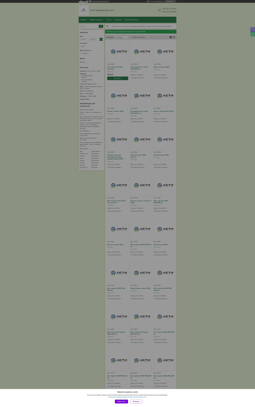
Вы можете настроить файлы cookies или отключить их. (127, 397)
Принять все (121, 401)
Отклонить (136, 401)
